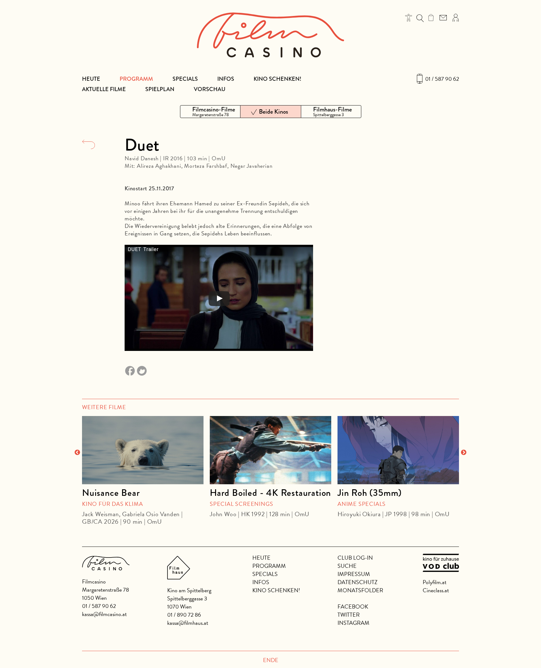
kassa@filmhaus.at (187, 623)
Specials (185, 78)
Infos (225, 78)
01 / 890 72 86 (184, 614)
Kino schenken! (277, 78)
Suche (347, 566)
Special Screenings (241, 504)
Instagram (353, 623)
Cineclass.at (436, 590)
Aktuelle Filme (104, 89)
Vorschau (209, 89)
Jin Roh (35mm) (369, 493)
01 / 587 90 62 (442, 79)
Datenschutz (357, 582)
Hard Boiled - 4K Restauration (270, 493)
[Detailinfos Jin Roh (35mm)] (398, 450)
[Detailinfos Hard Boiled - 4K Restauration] (270, 450)
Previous (77, 453)
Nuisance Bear (111, 493)
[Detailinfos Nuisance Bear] (143, 450)
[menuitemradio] (210, 111)
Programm (136, 78)
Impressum (353, 574)
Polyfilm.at (434, 582)
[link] (431, 17)
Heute (91, 78)
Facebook (352, 606)
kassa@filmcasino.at (104, 614)
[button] (409, 18)
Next (464, 453)
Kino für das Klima (112, 504)
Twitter (348, 614)
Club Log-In (355, 557)
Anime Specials (361, 504)
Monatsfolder (360, 590)
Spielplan (159, 89)
